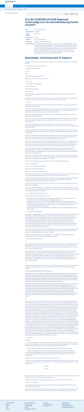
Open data (46, 402)
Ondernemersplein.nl (66, 405)
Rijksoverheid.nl (65, 404)
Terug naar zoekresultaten (12, 13)
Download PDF (73, 14)
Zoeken (14, 9)
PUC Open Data (47, 405)
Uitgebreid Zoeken (23, 6)
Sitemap (26, 407)
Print (65, 14)
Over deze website (10, 402)
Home (15, 6)
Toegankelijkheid (28, 405)
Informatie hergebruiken (30, 402)
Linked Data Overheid (48, 404)
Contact (7, 404)
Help (7, 407)
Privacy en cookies (29, 404)
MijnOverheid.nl (65, 402)
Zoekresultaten (19, 9)
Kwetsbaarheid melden (30, 408)
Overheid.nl (8, 6)
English (7, 405)
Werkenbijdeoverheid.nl (67, 407)
